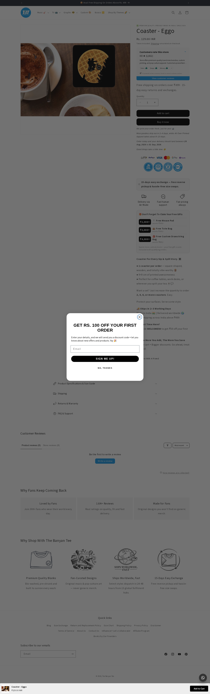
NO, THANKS (105, 368)
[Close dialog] (139, 317)
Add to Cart (199, 689)
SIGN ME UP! (105, 358)
